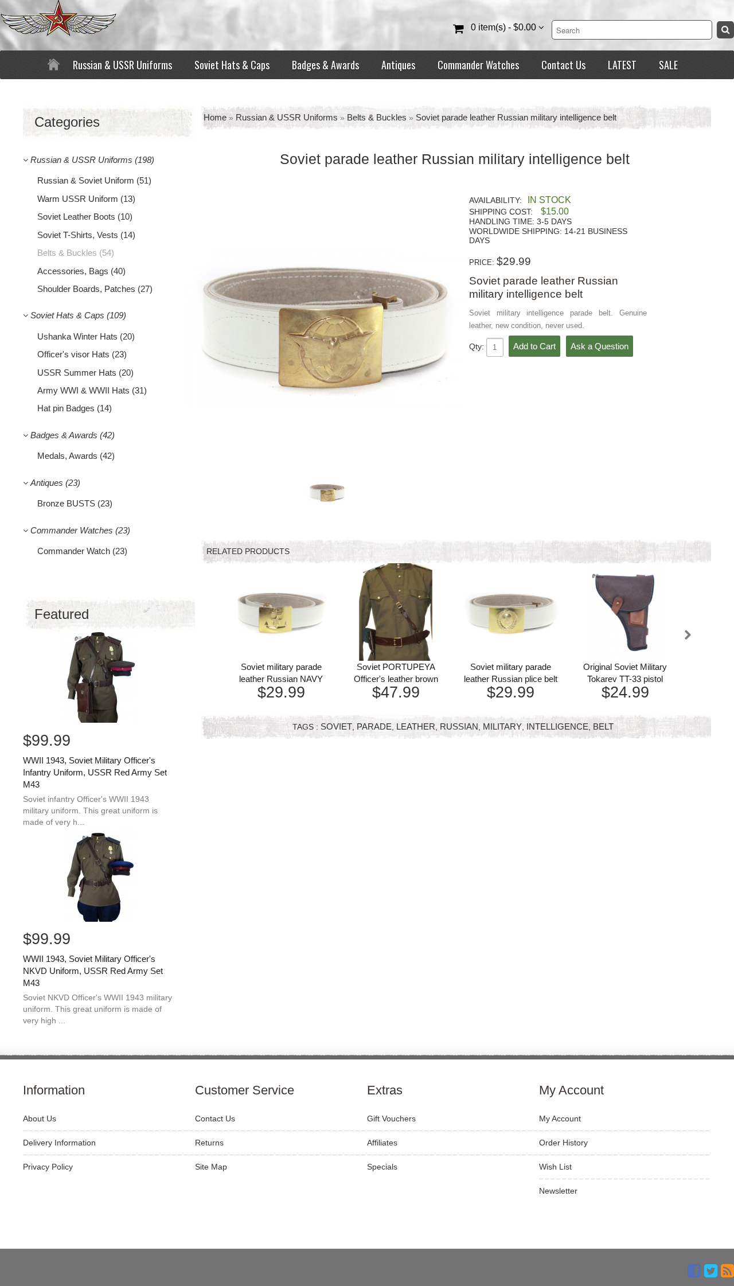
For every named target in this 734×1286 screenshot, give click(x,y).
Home (215, 117)
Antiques (398, 64)
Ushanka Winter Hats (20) (86, 336)
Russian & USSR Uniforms (122, 64)
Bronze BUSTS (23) (74, 503)
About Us (39, 1118)
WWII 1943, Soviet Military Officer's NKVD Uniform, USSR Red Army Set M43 (93, 971)
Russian (459, 726)
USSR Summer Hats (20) (85, 372)
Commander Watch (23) (82, 551)
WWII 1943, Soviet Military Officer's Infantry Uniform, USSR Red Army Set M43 (95, 772)
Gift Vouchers (391, 1118)
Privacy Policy (48, 1166)
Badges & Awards (325, 64)
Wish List (555, 1166)
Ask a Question (599, 346)
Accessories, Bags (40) (81, 271)
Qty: (477, 346)
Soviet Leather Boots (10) (84, 216)
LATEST (622, 64)
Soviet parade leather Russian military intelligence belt (516, 117)
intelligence (557, 726)
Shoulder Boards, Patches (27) (95, 289)
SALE (668, 64)
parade (374, 726)
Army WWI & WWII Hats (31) (92, 390)
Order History (563, 1142)
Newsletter (558, 1190)
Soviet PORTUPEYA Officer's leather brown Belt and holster (396, 679)
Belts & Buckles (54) (75, 253)
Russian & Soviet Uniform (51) (94, 180)
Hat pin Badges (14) (74, 408)
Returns (209, 1142)
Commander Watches (478, 64)
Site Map (211, 1166)
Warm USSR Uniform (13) (86, 199)
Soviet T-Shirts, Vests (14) (86, 235)
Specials (382, 1166)
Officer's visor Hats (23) (82, 354)
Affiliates (382, 1142)
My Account (560, 1118)
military (502, 726)
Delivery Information (59, 1142)
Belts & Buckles (377, 117)
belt (603, 726)
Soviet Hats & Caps (232, 64)
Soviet (336, 726)
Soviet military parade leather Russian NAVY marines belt (281, 679)
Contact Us (563, 64)
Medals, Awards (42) (76, 456)
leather (415, 726)
